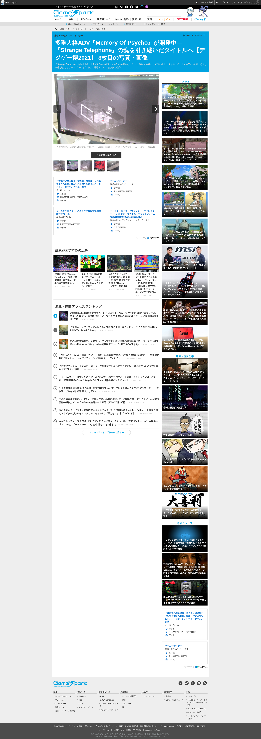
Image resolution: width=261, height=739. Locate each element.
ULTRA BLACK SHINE (196, 709)
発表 (124, 700)
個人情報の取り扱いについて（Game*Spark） (157, 726)
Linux (81, 704)
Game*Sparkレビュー (77, 24)
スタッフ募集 (126, 730)
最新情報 (124, 692)
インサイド (164, 19)
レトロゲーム (149, 696)
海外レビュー (132, 24)
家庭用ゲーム (104, 19)
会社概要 (119, 726)
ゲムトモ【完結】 (194, 712)
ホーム (58, 19)
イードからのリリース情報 (109, 730)
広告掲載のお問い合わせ (105, 726)
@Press (157, 730)
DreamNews (147, 730)
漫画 (149, 19)
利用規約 (180, 726)
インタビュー (114, 24)
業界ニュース (127, 704)
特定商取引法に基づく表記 (195, 726)
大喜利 (168, 696)
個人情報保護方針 (131, 726)
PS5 (102, 696)
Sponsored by (141, 238)
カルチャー (147, 692)
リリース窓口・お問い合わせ (82, 726)
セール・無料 (122, 19)
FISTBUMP (182, 19)
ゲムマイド (200, 19)
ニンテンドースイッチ (109, 710)
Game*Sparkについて (62, 726)
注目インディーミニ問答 (154, 24)
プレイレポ (98, 24)
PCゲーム (86, 19)
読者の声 (136, 19)
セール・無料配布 (129, 696)
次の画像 (155, 109)
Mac (80, 700)
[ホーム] (55, 29)
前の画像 (57, 109)
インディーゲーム (86, 707)
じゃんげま (192, 696)
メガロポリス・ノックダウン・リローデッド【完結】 (197, 702)
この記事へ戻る (106, 155)
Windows (82, 696)
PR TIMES (137, 730)
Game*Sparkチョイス (175, 700)
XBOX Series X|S (107, 700)
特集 (71, 19)
